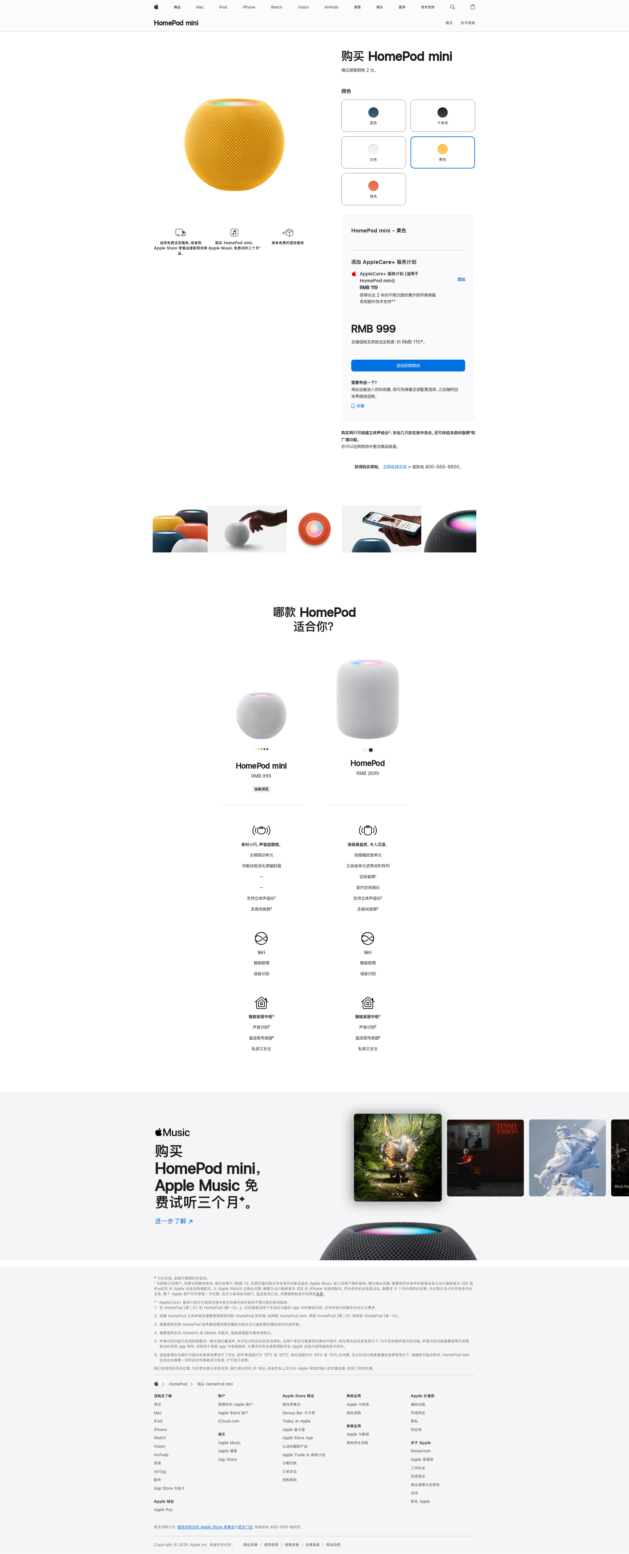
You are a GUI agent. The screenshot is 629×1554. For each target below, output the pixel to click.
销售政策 (292, 1545)
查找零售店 (291, 1404)
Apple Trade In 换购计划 (303, 1455)
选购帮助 (289, 1480)
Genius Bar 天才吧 (298, 1413)
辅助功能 (418, 1404)
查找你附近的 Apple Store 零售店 (206, 1527)
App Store (227, 1460)
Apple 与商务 (358, 1404)
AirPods (161, 1455)
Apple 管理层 (422, 1460)
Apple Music (229, 1443)
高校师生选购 (357, 1443)
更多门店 (245, 1527)
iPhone (160, 1430)
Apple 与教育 (358, 1434)
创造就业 (418, 1476)
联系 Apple (420, 1502)
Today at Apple (296, 1421)
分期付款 (289, 1463)
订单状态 (289, 1472)
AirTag (160, 1472)
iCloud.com (228, 1421)
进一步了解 (174, 1221)
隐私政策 (250, 1545)
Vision (159, 1446)
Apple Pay (163, 1510)
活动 (414, 1493)
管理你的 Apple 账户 (235, 1404)
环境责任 (418, 1413)
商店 (157, 1404)
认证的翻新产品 (295, 1446)
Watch (160, 1438)
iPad (158, 1421)
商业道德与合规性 (425, 1485)
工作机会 (418, 1468)
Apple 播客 (227, 1451)
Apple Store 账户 (233, 1413)
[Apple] (156, 1383)
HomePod (178, 1384)
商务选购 (354, 1413)
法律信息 (312, 1545)
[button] (453, 7)
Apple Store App (297, 1438)
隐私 (414, 1421)
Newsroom (420, 1451)
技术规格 (468, 23)
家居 (157, 1463)
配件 (157, 1480)
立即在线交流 (397, 467)
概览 (449, 23)
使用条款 (271, 1545)
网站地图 (333, 1545)
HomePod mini (176, 22)
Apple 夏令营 (293, 1430)
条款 (319, 1294)
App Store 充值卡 (169, 1488)
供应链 (416, 1430)
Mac (158, 1413)
